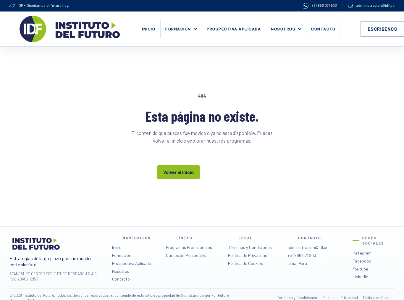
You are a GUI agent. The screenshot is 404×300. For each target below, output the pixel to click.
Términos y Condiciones (250, 247)
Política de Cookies (245, 263)
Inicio (148, 28)
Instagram (362, 252)
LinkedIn (360, 276)
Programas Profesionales (189, 247)
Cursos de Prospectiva (187, 255)
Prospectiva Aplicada (234, 28)
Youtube (360, 268)
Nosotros (283, 28)
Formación (178, 28)
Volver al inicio (178, 172)
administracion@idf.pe (375, 5)
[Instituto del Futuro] (86, 29)
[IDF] (33, 29)
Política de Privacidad (247, 255)
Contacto (323, 28)
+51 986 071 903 (324, 5)
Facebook (362, 260)
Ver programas (225, 172)
